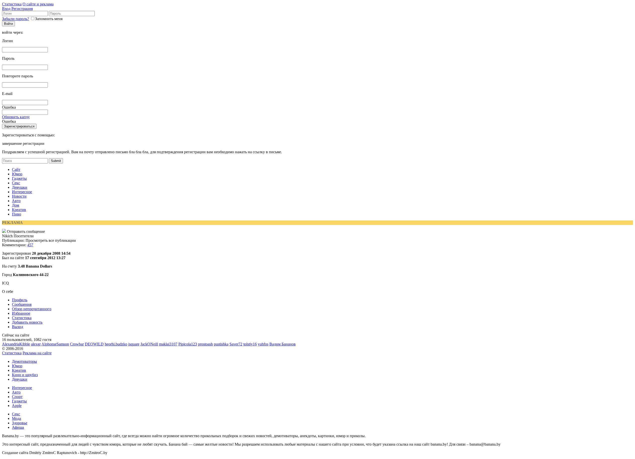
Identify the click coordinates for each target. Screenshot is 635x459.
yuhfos (263, 344)
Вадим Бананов (282, 344)
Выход (17, 327)
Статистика (12, 4)
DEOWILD (94, 344)
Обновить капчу (16, 117)
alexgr (36, 344)
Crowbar (77, 344)
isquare (133, 344)
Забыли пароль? (15, 19)
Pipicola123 (187, 344)
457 (30, 245)
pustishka (221, 344)
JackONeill (149, 344)
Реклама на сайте (37, 353)
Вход (6, 8)
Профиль (19, 300)
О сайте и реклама (38, 4)
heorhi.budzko (116, 344)
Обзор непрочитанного (31, 309)
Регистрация (22, 8)
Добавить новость (27, 322)
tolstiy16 (250, 344)
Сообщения (22, 304)
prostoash (205, 344)
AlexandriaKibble (16, 344)
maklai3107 (168, 344)
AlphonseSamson (55, 344)
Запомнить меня (49, 19)
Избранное (21, 313)
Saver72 (235, 344)
